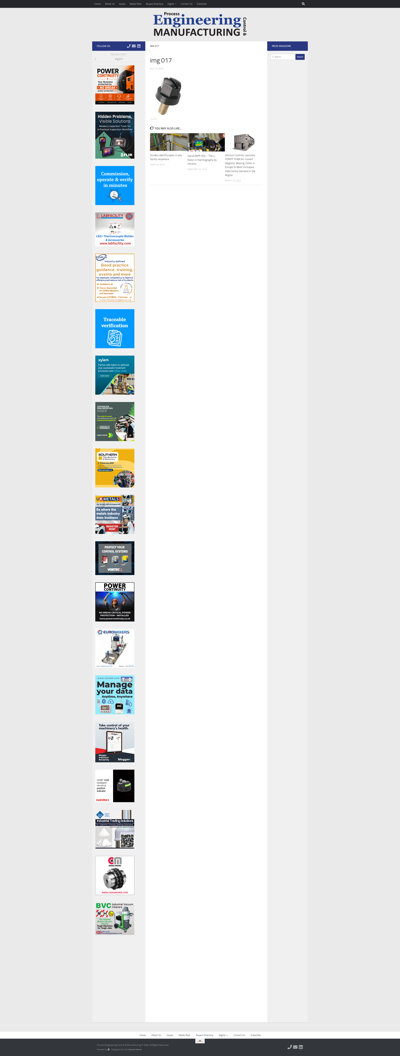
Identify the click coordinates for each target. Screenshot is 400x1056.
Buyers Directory (154, 3)
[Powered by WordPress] (109, 1049)
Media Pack (136, 3)
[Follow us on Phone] (129, 46)
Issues (122, 3)
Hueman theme (135, 1049)
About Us (110, 3)
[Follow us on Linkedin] (139, 46)
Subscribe (202, 3)
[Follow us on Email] (134, 46)
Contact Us (186, 3)
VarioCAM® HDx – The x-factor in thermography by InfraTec (202, 159)
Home (97, 3)
